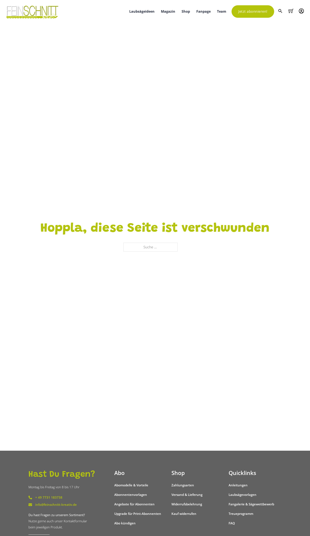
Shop (186, 11)
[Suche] (280, 11)
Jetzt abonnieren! (252, 11)
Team (221, 11)
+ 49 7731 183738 (48, 497)
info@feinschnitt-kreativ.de (56, 504)
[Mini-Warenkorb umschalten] (291, 11)
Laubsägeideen (142, 11)
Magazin (168, 11)
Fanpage (203, 11)
